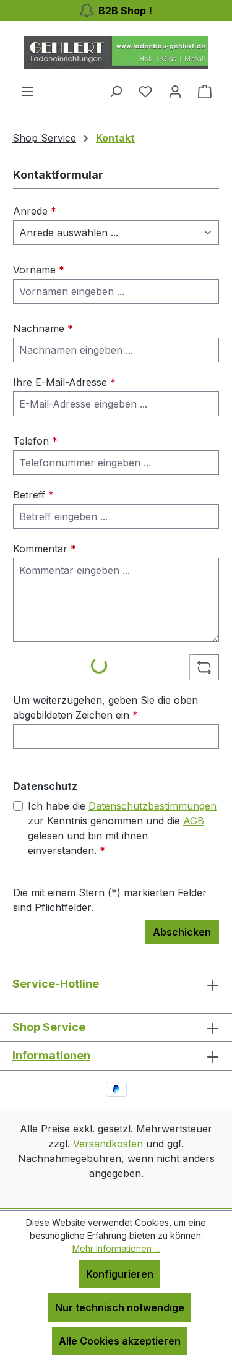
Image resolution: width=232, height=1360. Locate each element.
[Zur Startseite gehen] (116, 52)
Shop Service (48, 1026)
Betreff (33, 495)
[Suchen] (116, 91)
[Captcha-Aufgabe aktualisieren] (204, 667)
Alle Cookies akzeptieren (120, 1341)
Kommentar (44, 548)
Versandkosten (108, 1143)
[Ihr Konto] (175, 91)
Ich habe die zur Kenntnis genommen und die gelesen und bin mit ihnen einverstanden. (122, 828)
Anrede (34, 211)
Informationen (51, 1055)
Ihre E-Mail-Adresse (64, 382)
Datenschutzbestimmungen (152, 806)
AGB (193, 821)
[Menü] (27, 91)
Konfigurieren (119, 1274)
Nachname (43, 328)
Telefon (35, 441)
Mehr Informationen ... (116, 1248)
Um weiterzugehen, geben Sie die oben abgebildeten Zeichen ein (105, 707)
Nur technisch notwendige (119, 1307)
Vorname (38, 269)
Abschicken (182, 932)
